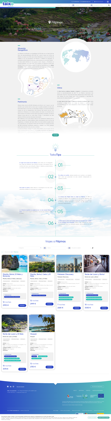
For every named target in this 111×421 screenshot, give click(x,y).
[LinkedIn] (11, 386)
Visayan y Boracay (36, 358)
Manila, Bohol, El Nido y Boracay (12, 278)
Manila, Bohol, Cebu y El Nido (38, 278)
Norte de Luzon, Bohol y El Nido (94, 297)
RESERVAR (22, 305)
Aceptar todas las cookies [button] (103, 417)
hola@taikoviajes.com (85, 1)
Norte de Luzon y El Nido (13, 334)
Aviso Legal (55, 410)
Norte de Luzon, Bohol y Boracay (94, 299)
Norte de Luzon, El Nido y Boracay (12, 360)
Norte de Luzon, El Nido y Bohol (12, 358)
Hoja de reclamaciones (99, 410)
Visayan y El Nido (42, 356)
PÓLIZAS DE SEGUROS (97, 386)
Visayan (33, 334)
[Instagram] (14, 386)
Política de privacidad (65, 410)
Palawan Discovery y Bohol (65, 299)
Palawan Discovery (65, 274)
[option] (14, 282)
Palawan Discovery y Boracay (66, 297)
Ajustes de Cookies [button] (92, 417)
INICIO (75, 390)
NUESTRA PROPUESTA (98, 390)
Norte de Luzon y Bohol (94, 274)
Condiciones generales (87, 410)
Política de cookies (76, 410)
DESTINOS (81, 390)
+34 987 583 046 (76, 1)
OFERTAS (88, 390)
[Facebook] (8, 386)
